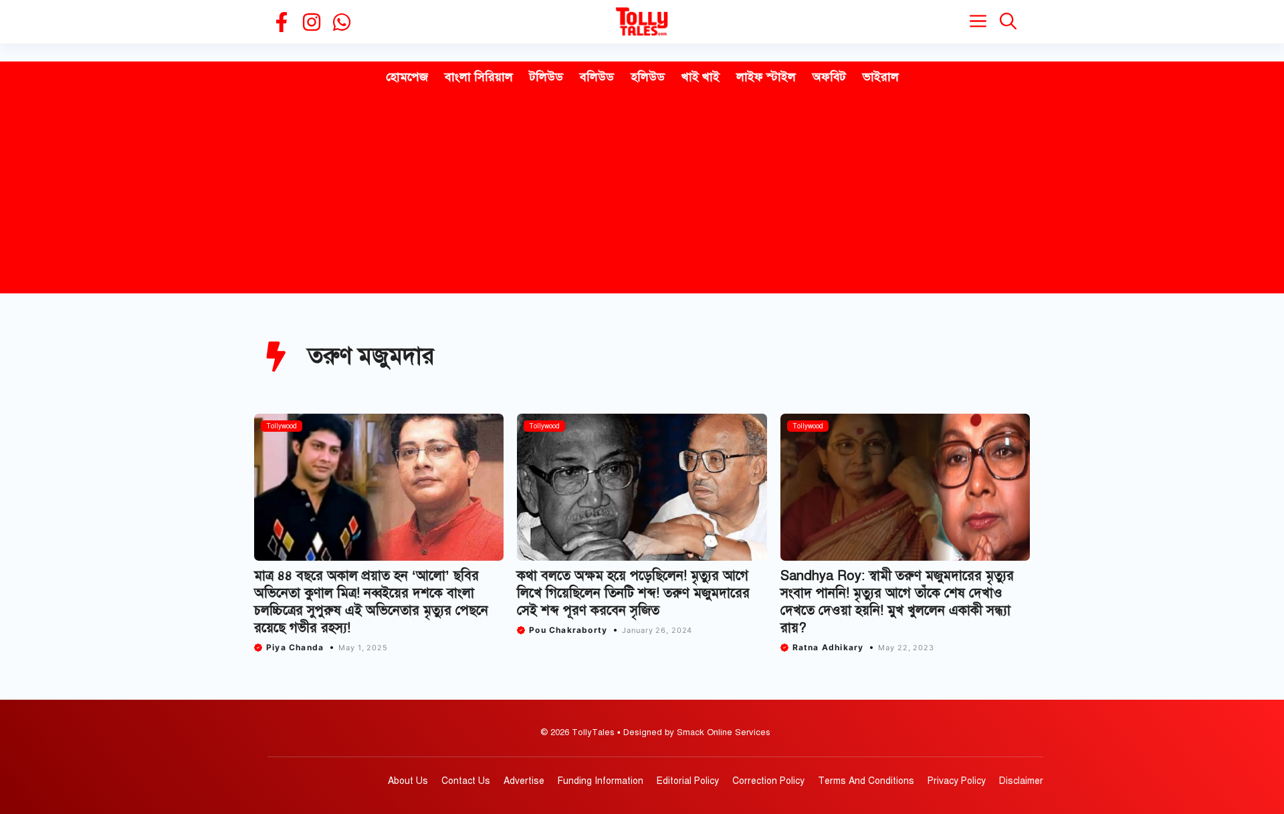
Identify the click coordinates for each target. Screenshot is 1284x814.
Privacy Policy (957, 781)
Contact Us (465, 781)
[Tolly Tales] (642, 21)
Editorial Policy (688, 781)
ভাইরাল (881, 77)
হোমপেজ (407, 77)
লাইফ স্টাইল (766, 77)
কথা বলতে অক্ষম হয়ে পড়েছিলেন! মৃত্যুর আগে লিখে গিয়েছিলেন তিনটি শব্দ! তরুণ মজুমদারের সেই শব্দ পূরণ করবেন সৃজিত (633, 593)
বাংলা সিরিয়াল (479, 77)
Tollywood (281, 426)
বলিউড (597, 77)
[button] (1008, 21)
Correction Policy (768, 781)
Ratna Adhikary (828, 647)
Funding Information (600, 781)
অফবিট (829, 77)
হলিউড (648, 77)
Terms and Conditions (866, 781)
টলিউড (546, 77)
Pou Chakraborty (568, 630)
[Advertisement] (642, 193)
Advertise (524, 781)
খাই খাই (700, 77)
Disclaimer (1021, 781)
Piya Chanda (295, 647)
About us (408, 781)
